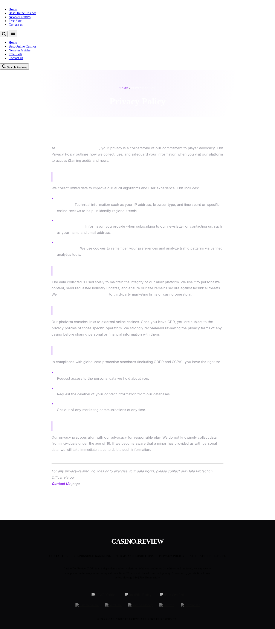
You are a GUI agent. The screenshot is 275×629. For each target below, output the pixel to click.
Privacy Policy (172, 556)
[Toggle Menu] (13, 33)
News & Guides (20, 17)
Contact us (16, 24)
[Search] (4, 34)
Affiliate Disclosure (208, 556)
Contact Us (61, 483)
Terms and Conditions (135, 556)
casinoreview (9, 2)
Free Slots (15, 21)
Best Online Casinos (22, 13)
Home (13, 9)
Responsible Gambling (92, 556)
